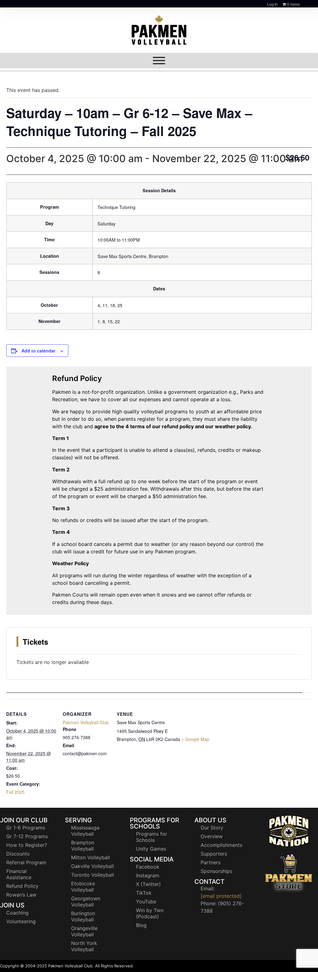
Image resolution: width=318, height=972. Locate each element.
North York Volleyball (84, 946)
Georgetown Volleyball (85, 901)
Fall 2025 (15, 792)
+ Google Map (195, 739)
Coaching (17, 913)
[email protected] (221, 896)
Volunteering (21, 921)
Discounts (18, 854)
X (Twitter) (148, 884)
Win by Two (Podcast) (150, 913)
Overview (212, 836)
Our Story (212, 827)
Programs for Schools (151, 837)
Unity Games (151, 849)
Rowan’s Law (21, 895)
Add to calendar (38, 350)
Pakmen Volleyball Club (86, 722)
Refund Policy (22, 886)
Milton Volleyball (90, 857)
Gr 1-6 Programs (25, 827)
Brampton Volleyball (82, 845)
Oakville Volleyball (92, 866)
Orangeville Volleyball (84, 931)
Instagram (147, 875)
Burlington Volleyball (83, 916)
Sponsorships (216, 871)
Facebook (147, 867)
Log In (272, 4)
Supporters (214, 854)
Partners (210, 862)
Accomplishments (221, 845)
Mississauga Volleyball (85, 830)
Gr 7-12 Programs (27, 836)
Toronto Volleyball (92, 875)
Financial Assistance (18, 874)
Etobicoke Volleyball (83, 886)
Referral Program (26, 862)
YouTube (146, 901)
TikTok (144, 893)
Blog (141, 925)
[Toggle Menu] (159, 60)
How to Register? (26, 845)
